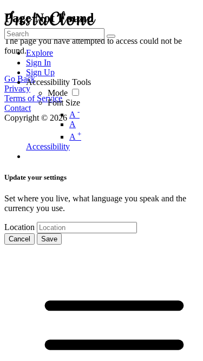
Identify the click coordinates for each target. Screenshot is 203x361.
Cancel (19, 239)
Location (19, 227)
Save (49, 239)
